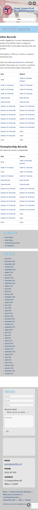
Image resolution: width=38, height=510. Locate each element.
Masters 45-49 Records (8, 114)
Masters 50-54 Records (8, 119)
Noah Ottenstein (17, 62)
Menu (19, 19)
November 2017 (10, 321)
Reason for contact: (10, 409)
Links (20, 500)
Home (5, 492)
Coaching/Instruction (11, 497)
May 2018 (8, 308)
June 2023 (8, 258)
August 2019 (9, 286)
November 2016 (10, 346)
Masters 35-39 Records (8, 106)
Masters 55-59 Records (8, 123)
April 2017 (8, 338)
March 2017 (8, 341)
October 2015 (9, 373)
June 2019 (8, 289)
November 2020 (10, 264)
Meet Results (9, 237)
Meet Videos (9, 240)
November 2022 (10, 261)
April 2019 (8, 291)
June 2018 (8, 305)
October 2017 (9, 324)
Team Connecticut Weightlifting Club (16, 504)
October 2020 (9, 267)
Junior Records (5, 98)
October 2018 (9, 300)
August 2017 (9, 330)
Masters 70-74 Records (8, 135)
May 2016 (8, 357)
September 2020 (10, 269)
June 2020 (8, 275)
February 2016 (9, 365)
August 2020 (9, 272)
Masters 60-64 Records (8, 127)
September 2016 (10, 352)
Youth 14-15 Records (7, 89)
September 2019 (10, 283)
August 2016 (9, 354)
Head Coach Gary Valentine (20, 492)
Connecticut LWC (9, 500)
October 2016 (9, 349)
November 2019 (10, 280)
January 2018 (9, 316)
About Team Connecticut (12, 495)
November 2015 (10, 371)
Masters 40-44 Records (8, 110)
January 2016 (9, 368)
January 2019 (9, 294)
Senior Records (5, 102)
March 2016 (8, 362)
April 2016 (8, 360)
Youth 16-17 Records (7, 93)
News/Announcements (12, 243)
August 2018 (9, 302)
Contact (28, 500)
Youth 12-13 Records (7, 85)
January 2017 (9, 343)
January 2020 (9, 278)
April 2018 (8, 310)
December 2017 (10, 319)
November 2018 (10, 297)
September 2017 (10, 327)
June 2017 (8, 332)
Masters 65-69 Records (8, 131)
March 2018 (8, 313)
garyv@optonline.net (13, 464)
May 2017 (8, 335)
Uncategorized (9, 245)
